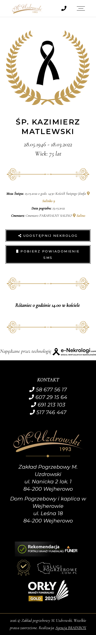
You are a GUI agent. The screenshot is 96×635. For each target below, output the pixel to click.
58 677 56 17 (50, 389)
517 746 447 (50, 412)
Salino (80, 215)
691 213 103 (50, 405)
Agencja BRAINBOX (70, 627)
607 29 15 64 (50, 397)
